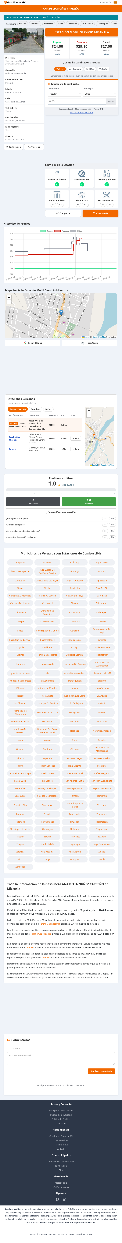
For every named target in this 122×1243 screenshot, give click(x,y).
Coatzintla (75, 621)
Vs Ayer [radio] (60, 69)
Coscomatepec (47, 639)
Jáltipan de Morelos (47, 688)
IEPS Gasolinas (61, 1140)
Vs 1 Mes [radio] (90, 69)
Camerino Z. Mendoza (20, 595)
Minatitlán (47, 721)
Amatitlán (20, 580)
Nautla (20, 740)
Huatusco (20, 664)
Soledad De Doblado (47, 795)
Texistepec (102, 814)
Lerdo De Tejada (75, 703)
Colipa (20, 630)
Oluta (74, 740)
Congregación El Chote (47, 630)
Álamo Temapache (20, 571)
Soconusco (20, 795)
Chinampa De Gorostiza (47, 612)
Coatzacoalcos (47, 621)
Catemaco (102, 595)
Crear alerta (102, 213)
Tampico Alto (20, 805)
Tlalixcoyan (47, 829)
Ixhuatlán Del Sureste (20, 680)
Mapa (60, 23)
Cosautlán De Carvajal (20, 639)
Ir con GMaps (35, 343)
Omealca (101, 740)
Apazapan (102, 580)
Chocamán (74, 612)
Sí (53, 204)
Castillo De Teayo (74, 595)
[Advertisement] (82, 139)
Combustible (53, 88)
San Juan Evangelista (102, 780)
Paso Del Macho (102, 758)
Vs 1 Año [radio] (103, 69)
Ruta (77, 438)
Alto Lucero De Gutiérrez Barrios (47, 571)
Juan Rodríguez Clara (74, 695)
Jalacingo (101, 680)
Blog (61, 1170)
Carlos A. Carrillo (47, 595)
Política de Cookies (61, 1119)
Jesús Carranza (101, 688)
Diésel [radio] (48, 409)
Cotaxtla (102, 639)
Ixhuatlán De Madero (74, 673)
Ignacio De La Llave (20, 673)
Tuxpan (20, 844)
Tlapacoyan (102, 829)
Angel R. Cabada (75, 580)
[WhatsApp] (64, 1199)
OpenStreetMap (99, 337)
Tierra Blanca (47, 821)
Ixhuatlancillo (47, 680)
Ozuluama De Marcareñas (102, 749)
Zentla (102, 859)
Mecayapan (74, 712)
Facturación (15, 147)
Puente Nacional (75, 773)
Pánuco (20, 758)
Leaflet (87, 337)
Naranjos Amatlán (102, 730)
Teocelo (47, 814)
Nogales (47, 740)
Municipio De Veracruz (20, 731)
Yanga (47, 859)
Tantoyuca (47, 805)
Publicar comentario (101, 1071)
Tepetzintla (74, 814)
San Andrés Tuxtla (75, 780)
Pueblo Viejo (47, 773)
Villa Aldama (47, 851)
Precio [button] (52, 415)
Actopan (47, 562)
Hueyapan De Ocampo (75, 664)
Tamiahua (102, 795)
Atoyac (20, 588)
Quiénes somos (61, 1187)
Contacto (61, 1123)
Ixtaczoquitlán (75, 680)
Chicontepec (102, 603)
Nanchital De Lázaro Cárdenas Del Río (47, 731)
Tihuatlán (74, 821)
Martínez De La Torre (47, 712)
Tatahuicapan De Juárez (74, 805)
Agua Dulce (102, 562)
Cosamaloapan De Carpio (102, 631)
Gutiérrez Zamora (74, 654)
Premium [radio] (35, 409)
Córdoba (74, 630)
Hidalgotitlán (102, 654)
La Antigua (102, 695)
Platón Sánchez (47, 765)
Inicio (8, 17)
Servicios (35, 23)
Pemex (12, 449)
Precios (22, 23)
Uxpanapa (75, 844)
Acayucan (20, 562)
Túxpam (102, 836)
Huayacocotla (47, 664)
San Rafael (20, 788)
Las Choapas (20, 703)
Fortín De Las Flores (47, 654)
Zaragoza (74, 859)
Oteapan (74, 749)
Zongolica (20, 866)
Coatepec (20, 621)
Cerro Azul (47, 603)
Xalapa (101, 851)
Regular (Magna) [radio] (18, 409)
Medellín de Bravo (20, 721)
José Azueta (47, 695)
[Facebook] (57, 1199)
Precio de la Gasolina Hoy (61, 1161)
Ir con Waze (92, 343)
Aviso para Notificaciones (61, 1110)
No (60, 204)
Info (115, 23)
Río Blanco (47, 780)
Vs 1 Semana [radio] (75, 69)
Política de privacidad (61, 1114)
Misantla (28, 17)
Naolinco (74, 730)
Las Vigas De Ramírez (47, 703)
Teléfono (35, 147)
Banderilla (74, 588)
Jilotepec (20, 695)
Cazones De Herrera (20, 603)
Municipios (103, 23)
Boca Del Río (102, 588)
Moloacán (102, 721)
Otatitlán (47, 749)
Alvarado (101, 571)
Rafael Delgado (101, 773)
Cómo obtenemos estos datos (81, 112)
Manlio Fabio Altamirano (20, 712)
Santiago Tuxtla (74, 788)
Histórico (48, 23)
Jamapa (74, 688)
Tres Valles (74, 836)
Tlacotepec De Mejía (20, 829)
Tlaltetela (74, 829)
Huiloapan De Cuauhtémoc (102, 664)
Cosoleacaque (75, 639)
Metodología (61, 1182)
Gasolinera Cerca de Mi (61, 1136)
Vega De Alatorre (102, 844)
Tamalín (75, 795)
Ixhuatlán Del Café (102, 673)
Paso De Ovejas (74, 758)
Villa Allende (74, 851)
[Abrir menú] (115, 2)
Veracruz (17, 17)
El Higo (74, 647)
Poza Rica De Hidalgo (20, 773)
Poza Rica (102, 765)
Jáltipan (20, 688)
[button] (61, 313)
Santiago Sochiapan (47, 788)
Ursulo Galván (47, 844)
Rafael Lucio (20, 780)
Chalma (74, 603)
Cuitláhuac (47, 647)
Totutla (47, 836)
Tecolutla (101, 805)
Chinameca (20, 612)
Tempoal (20, 814)
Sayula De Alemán (102, 788)
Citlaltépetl (101, 612)
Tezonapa (20, 821)
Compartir (65, 213)
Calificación (87, 23)
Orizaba (20, 749)
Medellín (101, 712)
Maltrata (102, 703)
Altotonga (74, 571)
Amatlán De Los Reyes (47, 580)
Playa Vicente (74, 765)
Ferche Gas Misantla (14, 438)
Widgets (61, 1149)
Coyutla (20, 647)
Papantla (47, 758)
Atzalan (47, 588)
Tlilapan (20, 836)
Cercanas (72, 23)
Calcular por (88, 88)
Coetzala (102, 621)
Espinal (20, 654)
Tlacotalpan (102, 821)
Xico (20, 859)
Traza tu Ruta (61, 1144)
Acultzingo (74, 562)
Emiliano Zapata (102, 647)
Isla (47, 673)
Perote (20, 765)
